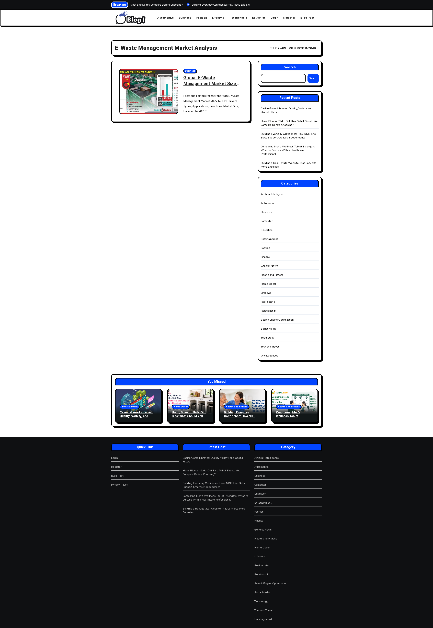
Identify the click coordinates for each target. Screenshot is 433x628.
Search (290, 67)
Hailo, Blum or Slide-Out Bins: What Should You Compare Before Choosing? (289, 123)
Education (259, 18)
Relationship (238, 18)
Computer (267, 221)
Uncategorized (269, 356)
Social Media (268, 329)
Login (274, 18)
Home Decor (268, 284)
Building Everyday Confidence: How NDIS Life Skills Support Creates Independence (288, 135)
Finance (265, 257)
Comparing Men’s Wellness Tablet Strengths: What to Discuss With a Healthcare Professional (288, 150)
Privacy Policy (119, 485)
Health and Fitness (272, 275)
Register (289, 18)
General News (269, 266)
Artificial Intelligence (273, 194)
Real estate (268, 302)
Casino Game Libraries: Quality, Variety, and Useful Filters (136, 416)
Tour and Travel (270, 347)
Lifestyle (218, 18)
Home (273, 47)
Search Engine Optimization (277, 320)
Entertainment (269, 239)
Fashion (201, 18)
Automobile (165, 18)
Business (185, 18)
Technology (268, 338)
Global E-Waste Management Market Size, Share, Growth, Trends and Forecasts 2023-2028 (210, 86)
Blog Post (307, 18)
